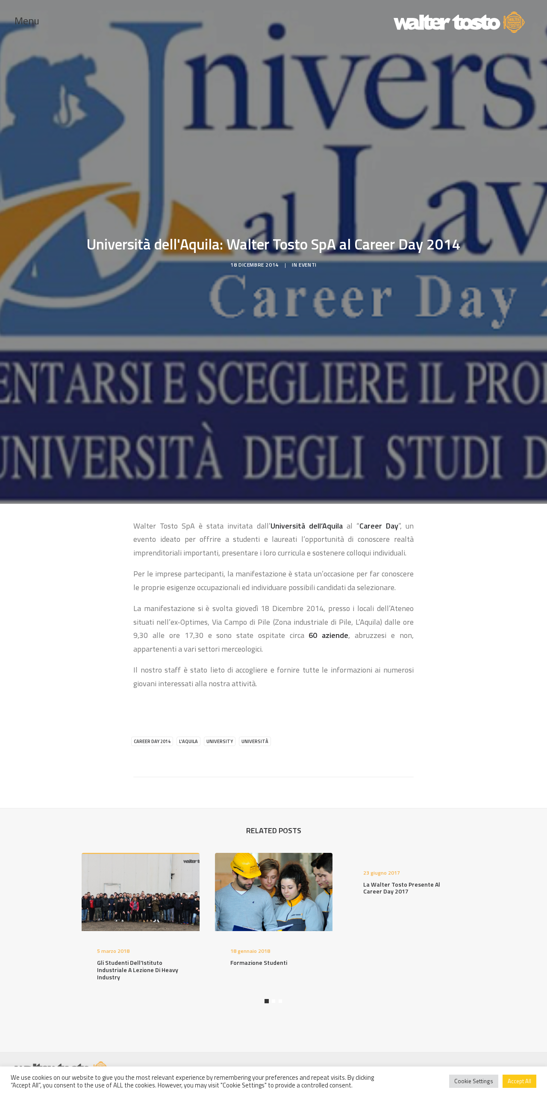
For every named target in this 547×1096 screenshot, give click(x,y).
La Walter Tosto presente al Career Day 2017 (401, 888)
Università (254, 741)
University (219, 741)
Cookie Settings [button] (473, 1081)
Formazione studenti (258, 962)
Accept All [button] (519, 1081)
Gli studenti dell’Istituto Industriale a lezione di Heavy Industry (137, 969)
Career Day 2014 (152, 741)
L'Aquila (188, 741)
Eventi (308, 265)
